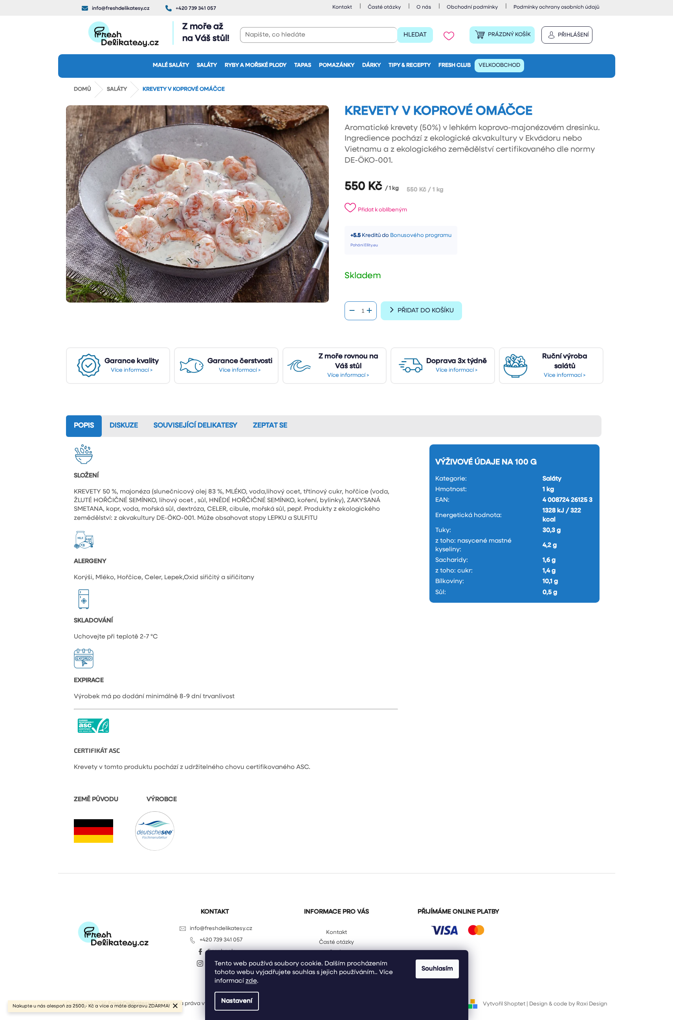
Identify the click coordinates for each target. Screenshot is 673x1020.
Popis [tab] (84, 425)
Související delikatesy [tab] (195, 425)
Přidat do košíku (426, 311)
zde (251, 981)
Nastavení (236, 1001)
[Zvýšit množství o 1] (369, 310)
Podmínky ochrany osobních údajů (556, 7)
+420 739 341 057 (221, 940)
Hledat (415, 35)
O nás (423, 7)
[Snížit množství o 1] (352, 310)
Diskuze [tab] (124, 425)
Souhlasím (437, 969)
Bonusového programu (420, 235)
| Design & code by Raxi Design (566, 1004)
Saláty (552, 479)
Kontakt (342, 7)
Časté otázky (384, 7)
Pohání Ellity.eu (364, 245)
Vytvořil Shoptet (504, 1004)
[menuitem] (171, 65)
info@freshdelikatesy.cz (221, 929)
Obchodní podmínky (472, 7)
